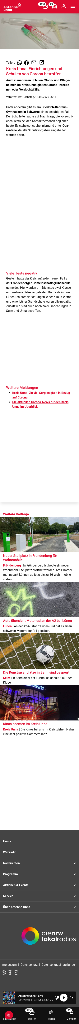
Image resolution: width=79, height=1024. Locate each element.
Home (7, 841)
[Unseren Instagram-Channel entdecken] (16, 972)
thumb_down (56, 997)
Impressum (9, 965)
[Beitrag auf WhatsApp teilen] (19, 62)
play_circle (63, 997)
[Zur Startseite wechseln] (12, 7)
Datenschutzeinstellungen (59, 965)
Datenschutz (29, 965)
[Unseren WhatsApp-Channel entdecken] (4, 972)
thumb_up (70, 997)
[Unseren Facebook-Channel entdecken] (10, 972)
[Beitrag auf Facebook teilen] (26, 62)
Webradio (9, 852)
